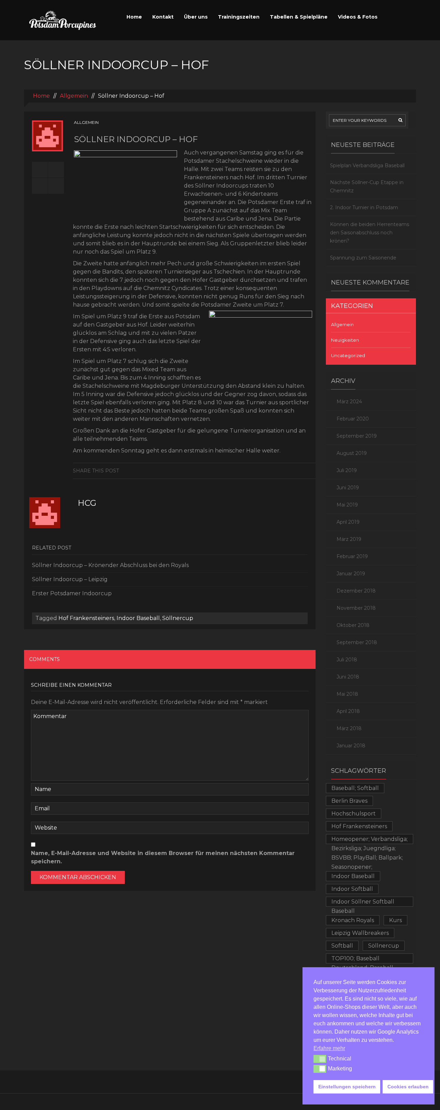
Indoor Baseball (138, 618)
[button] (320, 1059)
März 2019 (349, 539)
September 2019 (357, 436)
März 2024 (349, 401)
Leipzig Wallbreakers (360, 933)
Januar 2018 (351, 746)
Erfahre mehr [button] (329, 1048)
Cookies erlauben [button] (408, 1086)
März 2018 (349, 728)
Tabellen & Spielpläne (299, 17)
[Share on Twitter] (310, 471)
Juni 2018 (348, 677)
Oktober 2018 (353, 625)
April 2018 (348, 711)
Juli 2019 (347, 470)
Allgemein (74, 96)
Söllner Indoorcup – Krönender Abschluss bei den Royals (110, 565)
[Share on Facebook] (299, 471)
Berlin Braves (349, 801)
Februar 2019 (352, 556)
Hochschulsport (353, 813)
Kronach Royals (352, 920)
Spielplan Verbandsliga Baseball (367, 165)
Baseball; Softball (355, 788)
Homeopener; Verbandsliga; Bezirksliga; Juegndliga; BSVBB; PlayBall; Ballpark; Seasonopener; (369, 840)
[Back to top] (220, 1102)
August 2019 (352, 453)
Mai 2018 (347, 694)
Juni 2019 (348, 487)
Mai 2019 (347, 505)
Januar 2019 (351, 573)
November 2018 (356, 608)
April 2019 (348, 522)
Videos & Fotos (357, 17)
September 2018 (357, 642)
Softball (342, 945)
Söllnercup (177, 618)
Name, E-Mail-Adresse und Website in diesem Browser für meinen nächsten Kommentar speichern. (163, 857)
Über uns (196, 17)
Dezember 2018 (356, 591)
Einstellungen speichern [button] (347, 1086)
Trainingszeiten (239, 17)
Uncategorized (348, 355)
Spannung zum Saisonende (363, 258)
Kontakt (163, 17)
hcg (87, 503)
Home (134, 17)
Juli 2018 (347, 660)
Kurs (395, 920)
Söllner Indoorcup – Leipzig (70, 579)
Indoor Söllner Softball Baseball (362, 902)
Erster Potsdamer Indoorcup (72, 593)
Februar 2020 (353, 419)
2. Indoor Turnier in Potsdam (364, 207)
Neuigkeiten (345, 340)
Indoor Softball (352, 889)
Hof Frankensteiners (86, 618)
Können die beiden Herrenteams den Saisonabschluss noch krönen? (369, 232)
